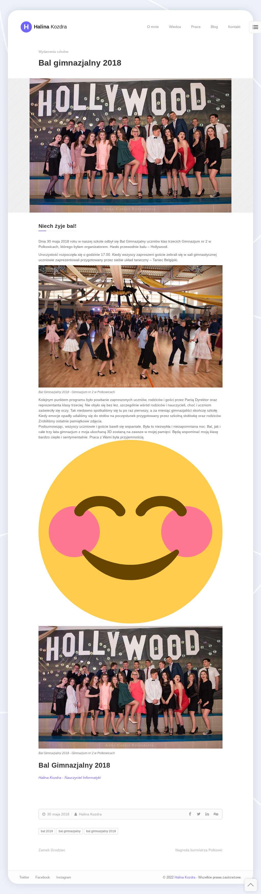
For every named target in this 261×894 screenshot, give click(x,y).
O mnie (153, 27)
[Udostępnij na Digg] (215, 814)
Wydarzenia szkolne (53, 52)
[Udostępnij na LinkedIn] (207, 814)
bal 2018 (47, 831)
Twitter (24, 877)
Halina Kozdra (90, 814)
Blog (214, 27)
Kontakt (234, 27)
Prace (196, 27)
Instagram (63, 877)
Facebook (42, 877)
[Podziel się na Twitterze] (198, 814)
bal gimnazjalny (70, 831)
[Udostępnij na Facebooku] (189, 814)
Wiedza (175, 27)
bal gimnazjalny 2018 (101, 831)
